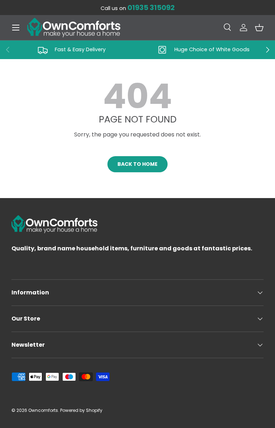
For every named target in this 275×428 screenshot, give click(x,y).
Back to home (137, 164)
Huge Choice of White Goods (212, 49)
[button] (259, 27)
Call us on (138, 8)
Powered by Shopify (81, 410)
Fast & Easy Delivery (80, 49)
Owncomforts (43, 410)
